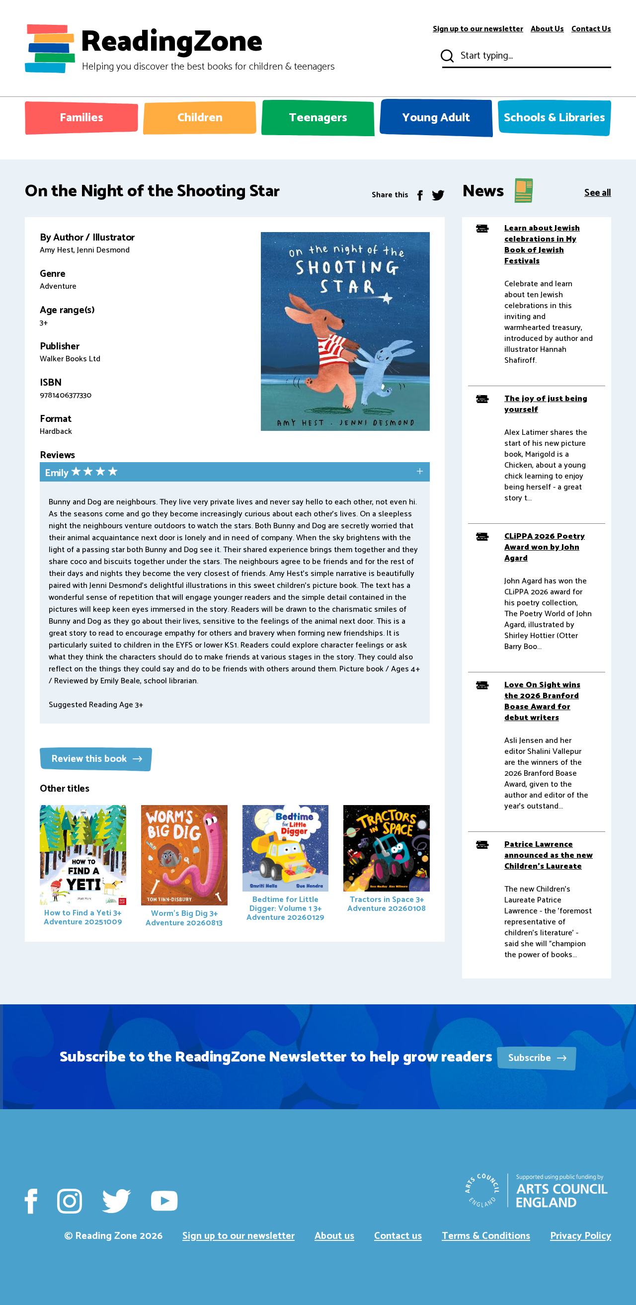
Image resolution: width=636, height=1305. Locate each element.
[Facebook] (420, 195)
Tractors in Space (386, 904)
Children (200, 118)
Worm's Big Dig (184, 918)
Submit (446, 56)
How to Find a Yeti (83, 917)
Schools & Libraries (554, 118)
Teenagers (318, 118)
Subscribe (531, 1058)
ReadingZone (207, 48)
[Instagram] (69, 1201)
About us (334, 1236)
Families (81, 118)
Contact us (398, 1236)
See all (597, 192)
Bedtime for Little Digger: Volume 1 (285, 908)
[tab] (235, 473)
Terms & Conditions (486, 1236)
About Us (547, 29)
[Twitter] (438, 195)
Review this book (90, 759)
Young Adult (436, 118)
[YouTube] (164, 1201)
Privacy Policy (580, 1236)
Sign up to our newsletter (478, 29)
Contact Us (591, 29)
